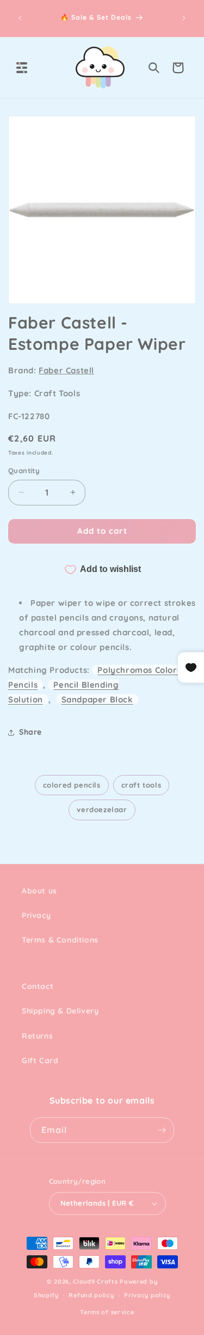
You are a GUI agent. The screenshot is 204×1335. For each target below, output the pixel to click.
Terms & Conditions (60, 940)
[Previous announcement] (20, 18)
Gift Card (40, 1060)
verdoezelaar (102, 809)
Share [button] (30, 732)
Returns (37, 1036)
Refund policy (91, 1295)
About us (39, 891)
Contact (37, 986)
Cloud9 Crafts (95, 1281)
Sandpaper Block (97, 699)
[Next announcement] (184, 18)
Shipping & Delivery (60, 1011)
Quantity (24, 470)
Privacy (36, 915)
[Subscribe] (162, 1130)
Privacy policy (147, 1295)
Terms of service (107, 1312)
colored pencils (72, 784)
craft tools (141, 784)
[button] (22, 68)
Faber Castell (66, 370)
